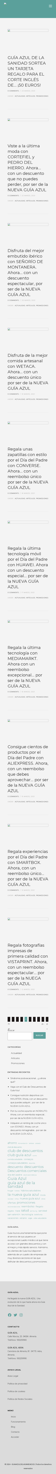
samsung (33, 1211)
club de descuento (15, 1147)
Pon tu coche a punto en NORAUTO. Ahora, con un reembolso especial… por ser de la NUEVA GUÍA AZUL (29, 1114)
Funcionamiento (18, 1422)
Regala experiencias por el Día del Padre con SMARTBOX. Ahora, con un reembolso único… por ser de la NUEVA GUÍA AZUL (28, 868)
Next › (43, 1020)
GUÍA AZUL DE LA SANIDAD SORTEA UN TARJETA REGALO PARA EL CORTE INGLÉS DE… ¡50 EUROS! (27, 71)
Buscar (11, 1030)
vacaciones (13, 1218)
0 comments (13, 91)
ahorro (12, 1143)
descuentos (34, 1166)
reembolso (27, 1206)
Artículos (30, 96)
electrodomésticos (30, 1175)
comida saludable (15, 1159)
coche (34, 1156)
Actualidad (19, 96)
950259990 (22, 1358)
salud (25, 1210)
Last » (47, 1020)
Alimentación (23, 1143)
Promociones (42, 96)
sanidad (42, 1210)
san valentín (14, 1214)
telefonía (38, 1214)
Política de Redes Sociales (20, 1399)
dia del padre (15, 1174)
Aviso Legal (13, 1376)
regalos (11, 1211)
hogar (10, 1190)
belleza (31, 1143)
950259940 (22, 1340)
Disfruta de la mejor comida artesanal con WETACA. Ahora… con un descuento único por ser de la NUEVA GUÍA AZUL (28, 372)
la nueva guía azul (23, 1194)
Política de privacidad (17, 1383)
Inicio (13, 1416)
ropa (17, 1210)
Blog (13, 1427)
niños (17, 1199)
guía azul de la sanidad (21, 1184)
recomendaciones (14, 1207)
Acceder (15, 1437)
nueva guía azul (30, 1198)
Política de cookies (16, 1391)
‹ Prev (9, 1020)
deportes (32, 1163)
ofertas (12, 1202)
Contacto (15, 1432)
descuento (15, 1167)
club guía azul (19, 1155)
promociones (26, 1202)
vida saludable (40, 1218)
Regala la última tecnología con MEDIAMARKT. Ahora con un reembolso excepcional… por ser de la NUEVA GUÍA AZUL (25, 667)
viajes (30, 1218)
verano (23, 1218)
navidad (10, 1199)
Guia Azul (17, 1178)
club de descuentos (25, 1151)
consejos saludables (18, 1163)
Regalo (39, 1206)
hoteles (17, 1191)
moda (43, 1195)
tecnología (27, 1214)
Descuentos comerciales (27, 1171)
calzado (38, 1143)
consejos (28, 1159)
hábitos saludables (31, 1190)
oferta (43, 1199)
